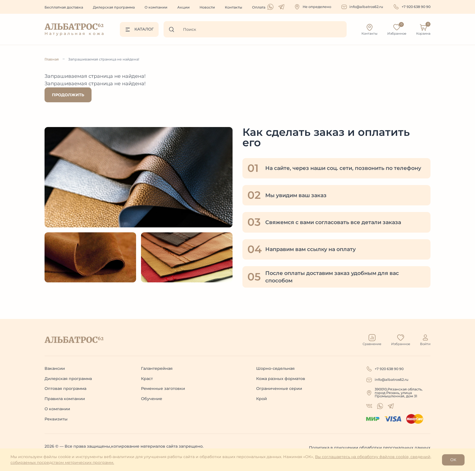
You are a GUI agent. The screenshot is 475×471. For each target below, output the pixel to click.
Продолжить (68, 94)
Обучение (151, 398)
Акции (183, 7)
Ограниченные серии (279, 388)
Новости (207, 7)
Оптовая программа (65, 388)
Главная (52, 59)
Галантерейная (157, 368)
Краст (147, 378)
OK (453, 459)
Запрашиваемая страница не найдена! (103, 59)
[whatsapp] (270, 7)
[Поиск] (173, 29)
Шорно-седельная (275, 368)
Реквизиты (56, 419)
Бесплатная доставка (64, 7)
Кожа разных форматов (280, 378)
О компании (156, 7)
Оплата (258, 7)
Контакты (233, 7)
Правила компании (65, 398)
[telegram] (281, 7)
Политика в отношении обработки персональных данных (369, 447)
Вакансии (55, 368)
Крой (261, 398)
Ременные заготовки (163, 388)
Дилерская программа (114, 7)
